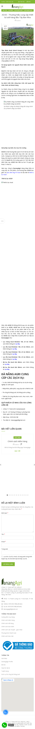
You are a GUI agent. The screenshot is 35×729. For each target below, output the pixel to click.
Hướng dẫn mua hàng (8, 617)
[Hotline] (4, 725)
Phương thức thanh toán (8, 633)
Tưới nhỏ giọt (18, 10)
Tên (3, 534)
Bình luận (4, 513)
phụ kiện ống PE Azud (13, 172)
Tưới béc (10, 10)
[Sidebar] (2, 221)
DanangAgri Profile (7, 661)
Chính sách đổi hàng (7, 623)
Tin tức (4, 10)
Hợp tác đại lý (5, 668)
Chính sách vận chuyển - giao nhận (11, 630)
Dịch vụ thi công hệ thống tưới (10, 674)
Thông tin (5, 655)
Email (3, 542)
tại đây (17, 344)
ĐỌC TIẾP (17, 451)
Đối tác (3, 665)
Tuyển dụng (5, 671)
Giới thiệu (17, 437)
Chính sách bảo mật (7, 636)
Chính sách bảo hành (7, 626)
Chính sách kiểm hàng (17, 441)
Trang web (4, 549)
